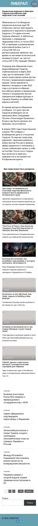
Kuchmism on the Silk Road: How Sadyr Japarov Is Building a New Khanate (17, 296)
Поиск (5, 498)
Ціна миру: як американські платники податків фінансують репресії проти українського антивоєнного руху (16, 191)
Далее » (29, 491)
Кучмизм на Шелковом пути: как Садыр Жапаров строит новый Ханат (17, 329)
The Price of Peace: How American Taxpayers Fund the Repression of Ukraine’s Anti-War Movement (17, 228)
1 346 (20, 491)
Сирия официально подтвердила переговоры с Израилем (16, 416)
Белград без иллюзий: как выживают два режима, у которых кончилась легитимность (18, 261)
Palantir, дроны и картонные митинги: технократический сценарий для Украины (15, 364)
